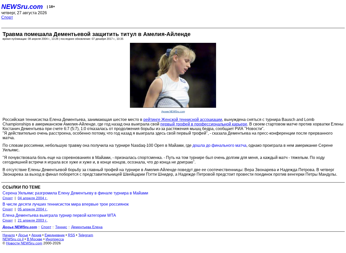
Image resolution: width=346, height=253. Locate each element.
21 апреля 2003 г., (33, 220)
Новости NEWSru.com (24, 243)
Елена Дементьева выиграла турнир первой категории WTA (59, 215)
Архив (36, 235)
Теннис (61, 227)
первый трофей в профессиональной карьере (203, 124)
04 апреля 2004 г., (33, 198)
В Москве (34, 239)
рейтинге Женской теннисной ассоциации (182, 119)
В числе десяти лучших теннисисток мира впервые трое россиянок (66, 204)
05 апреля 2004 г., (33, 209)
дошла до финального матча (219, 145)
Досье (23, 235)
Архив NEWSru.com (173, 111)
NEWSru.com (22, 6)
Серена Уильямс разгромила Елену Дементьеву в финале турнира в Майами (75, 193)
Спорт (7, 17)
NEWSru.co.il (13, 239)
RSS (71, 235)
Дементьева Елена (87, 227)
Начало (9, 235)
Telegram (85, 235)
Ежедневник (55, 235)
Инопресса (55, 239)
